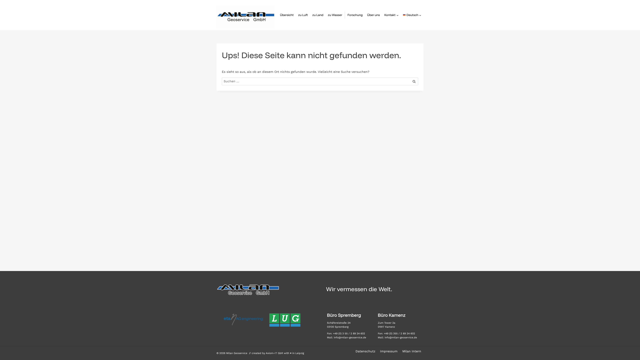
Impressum (389, 351)
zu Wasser (335, 15)
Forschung (355, 15)
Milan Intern (411, 351)
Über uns (373, 15)
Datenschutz (365, 351)
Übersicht (287, 15)
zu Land (317, 15)
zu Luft (303, 15)
